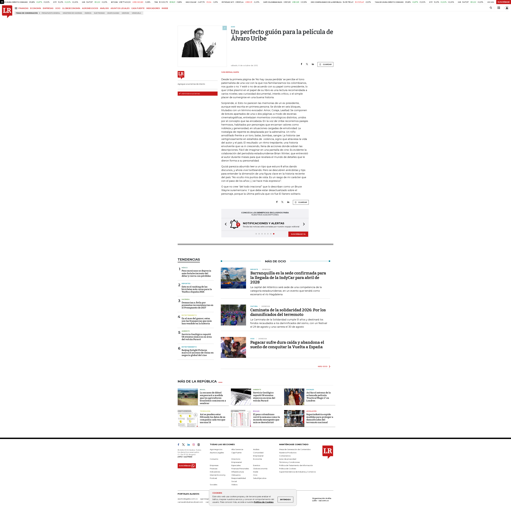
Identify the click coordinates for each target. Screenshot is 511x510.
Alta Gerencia (237, 449)
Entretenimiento (189, 315)
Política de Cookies (263, 502)
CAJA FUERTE (138, 8)
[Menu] (16, 8)
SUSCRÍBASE (504, 2)
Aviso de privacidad (287, 459)
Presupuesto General (51, 13)
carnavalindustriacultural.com (190, 502)
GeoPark (125, 13)
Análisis (256, 449)
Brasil (202, 389)
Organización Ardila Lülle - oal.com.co (321, 499)
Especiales (236, 465)
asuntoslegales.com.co (188, 499)
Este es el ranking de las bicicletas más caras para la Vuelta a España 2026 (197, 289)
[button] (224, 224)
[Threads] (199, 445)
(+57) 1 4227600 (185, 457)
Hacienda (185, 299)
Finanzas (213, 469)
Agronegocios (216, 449)
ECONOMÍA (35, 8)
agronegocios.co (207, 499)
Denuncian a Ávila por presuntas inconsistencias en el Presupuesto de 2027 (197, 305)
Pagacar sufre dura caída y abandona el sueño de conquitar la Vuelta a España (287, 344)
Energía (88, 13)
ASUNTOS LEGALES (120, 8)
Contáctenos (284, 456)
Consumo (214, 459)
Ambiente (186, 331)
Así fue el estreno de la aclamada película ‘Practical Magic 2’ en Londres (318, 396)
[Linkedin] (313, 64)
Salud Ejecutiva (259, 478)
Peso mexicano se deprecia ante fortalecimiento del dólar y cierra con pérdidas (196, 273)
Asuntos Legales (217, 453)
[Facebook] (301, 64)
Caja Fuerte (236, 453)
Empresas (214, 465)
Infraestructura (237, 472)
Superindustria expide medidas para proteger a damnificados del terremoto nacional (319, 418)
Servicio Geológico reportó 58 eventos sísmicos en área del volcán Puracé (197, 337)
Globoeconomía (260, 469)
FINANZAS (23, 8)
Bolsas (256, 411)
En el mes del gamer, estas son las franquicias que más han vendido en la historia (197, 321)
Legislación (311, 411)
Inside (255, 472)
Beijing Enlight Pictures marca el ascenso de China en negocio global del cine (198, 353)
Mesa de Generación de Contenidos (294, 449)
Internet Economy (217, 475)
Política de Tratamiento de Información (296, 465)
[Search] (491, 8)
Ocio (255, 475)
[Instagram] (194, 445)
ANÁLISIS (104, 8)
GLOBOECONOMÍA (71, 8)
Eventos (256, 465)
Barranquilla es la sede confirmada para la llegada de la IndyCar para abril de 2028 (288, 278)
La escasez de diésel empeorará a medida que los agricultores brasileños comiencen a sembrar (213, 398)
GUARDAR (327, 64)
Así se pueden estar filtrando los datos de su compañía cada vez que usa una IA (212, 418)
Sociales (310, 389)
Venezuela (136, 13)
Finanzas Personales (240, 469)
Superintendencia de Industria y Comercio (297, 472)
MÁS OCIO (322, 366)
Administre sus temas (190, 93)
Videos (234, 484)
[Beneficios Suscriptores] (499, 7)
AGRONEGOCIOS (90, 8)
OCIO (57, 8)
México (185, 268)
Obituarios (235, 475)
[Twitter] (307, 64)
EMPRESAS (48, 8)
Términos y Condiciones (289, 462)
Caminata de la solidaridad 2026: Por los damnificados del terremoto (288, 312)
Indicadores (215, 472)
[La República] (7, 11)
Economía (257, 459)
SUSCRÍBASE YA (298, 234)
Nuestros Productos (287, 453)
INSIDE (165, 8)
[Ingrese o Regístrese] (507, 8)
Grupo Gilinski (113, 13)
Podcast (213, 478)
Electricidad (99, 13)
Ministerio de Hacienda (72, 13)
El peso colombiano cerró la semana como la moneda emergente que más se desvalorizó (266, 418)
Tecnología (205, 411)
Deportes (186, 283)
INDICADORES (153, 8)
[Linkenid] (189, 445)
